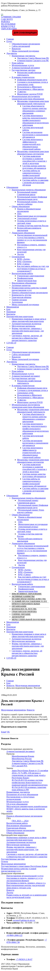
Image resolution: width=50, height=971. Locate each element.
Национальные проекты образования (29, 190)
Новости (31, 710)
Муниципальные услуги (23, 65)
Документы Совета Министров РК (33, 58)
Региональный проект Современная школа (27, 193)
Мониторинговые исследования (31, 216)
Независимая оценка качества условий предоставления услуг (29, 289)
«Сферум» (21, 91)
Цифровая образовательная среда (32, 80)
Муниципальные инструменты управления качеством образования (28, 97)
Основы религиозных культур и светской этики (32, 530)
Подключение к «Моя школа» (30, 89)
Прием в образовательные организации (30, 292)
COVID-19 (11, 343)
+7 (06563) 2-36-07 (24, 959)
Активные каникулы (21, 285)
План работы (18, 63)
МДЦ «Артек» (23, 259)
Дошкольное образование (23, 233)
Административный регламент (26, 68)
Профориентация (25, 278)
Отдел (9, 41)
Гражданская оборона (21, 297)
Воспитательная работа (22, 273)
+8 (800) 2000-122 (14, 935)
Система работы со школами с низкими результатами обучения (35, 182)
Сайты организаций (21, 46)
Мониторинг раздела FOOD (30, 94)
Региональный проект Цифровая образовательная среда (32, 198)
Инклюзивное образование (24, 283)
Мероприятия (12, 307)
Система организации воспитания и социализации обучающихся (35, 134)
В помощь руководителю (23, 77)
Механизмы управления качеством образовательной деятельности (33, 102)
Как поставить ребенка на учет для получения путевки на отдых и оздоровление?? (33, 268)
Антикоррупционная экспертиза (26, 324)
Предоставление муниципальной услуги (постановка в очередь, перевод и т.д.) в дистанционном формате (32, 238)
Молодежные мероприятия (13, 710)
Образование (12, 187)
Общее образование (21, 206)
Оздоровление (18, 257)
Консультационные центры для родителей (32, 561)
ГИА (19, 213)
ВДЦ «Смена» (23, 264)
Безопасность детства (21, 295)
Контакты (10, 314)
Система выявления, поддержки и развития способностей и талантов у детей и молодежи (34, 160)
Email (3, 732)
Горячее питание (19, 300)
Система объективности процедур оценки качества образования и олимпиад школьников (34, 109)
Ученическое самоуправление (30, 276)
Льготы (20, 254)
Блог (8, 309)
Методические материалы (23, 326)
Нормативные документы (23, 56)
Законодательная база (27, 280)
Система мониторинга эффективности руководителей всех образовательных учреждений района (32, 144)
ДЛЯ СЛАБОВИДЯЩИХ (25, 32)
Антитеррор (17, 302)
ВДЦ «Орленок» (24, 261)
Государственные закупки (23, 70)
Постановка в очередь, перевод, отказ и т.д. (32, 556)
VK (8, 732)
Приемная (11, 312)
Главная (10, 39)
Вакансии (16, 48)
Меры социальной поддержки (25, 51)
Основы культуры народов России (32, 225)
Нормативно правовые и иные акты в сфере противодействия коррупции (29, 320)
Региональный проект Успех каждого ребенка (30, 203)
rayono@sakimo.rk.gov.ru (24, 920)
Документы (11, 53)
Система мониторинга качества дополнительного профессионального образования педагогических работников (35, 120)
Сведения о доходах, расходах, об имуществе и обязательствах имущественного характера (27, 338)
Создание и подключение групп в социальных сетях (32, 83)
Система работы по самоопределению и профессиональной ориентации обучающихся (34, 174)
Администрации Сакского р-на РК (33, 60)
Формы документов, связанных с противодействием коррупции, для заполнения (28, 330)
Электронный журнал (27, 218)
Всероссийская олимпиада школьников (29, 540)
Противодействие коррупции (19, 316)
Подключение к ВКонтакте (29, 87)
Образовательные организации (26, 44)
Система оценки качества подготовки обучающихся (34, 167)
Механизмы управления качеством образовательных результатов (33, 152)
